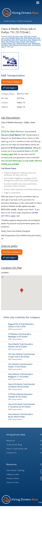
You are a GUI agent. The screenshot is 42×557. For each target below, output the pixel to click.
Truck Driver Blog (14, 445)
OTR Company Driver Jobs (14, 38)
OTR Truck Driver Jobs (23, 40)
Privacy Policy (12, 478)
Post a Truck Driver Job (16, 449)
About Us (10, 441)
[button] (21, 291)
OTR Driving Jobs (30, 38)
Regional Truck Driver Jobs (22, 45)
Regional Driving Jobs (23, 43)
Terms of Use (12, 482)
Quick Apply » (10, 88)
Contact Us (11, 453)
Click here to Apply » (12, 82)
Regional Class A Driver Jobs (19, 42)
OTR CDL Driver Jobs (15, 36)
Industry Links (12, 474)
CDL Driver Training (15, 470)
